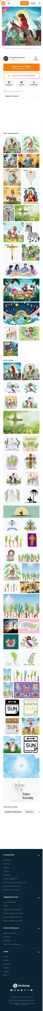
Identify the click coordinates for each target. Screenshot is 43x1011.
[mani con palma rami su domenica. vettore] (17, 953)
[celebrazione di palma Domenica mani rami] (30, 797)
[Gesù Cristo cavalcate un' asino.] (12, 677)
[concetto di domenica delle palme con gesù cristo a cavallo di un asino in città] (12, 463)
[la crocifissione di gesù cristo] (28, 307)
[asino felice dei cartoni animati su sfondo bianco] (10, 308)
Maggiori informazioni (12, 96)
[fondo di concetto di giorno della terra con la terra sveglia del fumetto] (21, 390)
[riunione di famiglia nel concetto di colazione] (21, 346)
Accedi (33, 3)
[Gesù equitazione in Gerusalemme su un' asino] (12, 569)
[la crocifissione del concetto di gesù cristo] (10, 854)
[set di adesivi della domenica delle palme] (16, 985)
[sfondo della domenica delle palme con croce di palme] (15, 268)
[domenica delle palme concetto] (10, 885)
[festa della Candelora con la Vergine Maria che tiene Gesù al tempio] (27, 250)
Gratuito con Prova (21, 67)
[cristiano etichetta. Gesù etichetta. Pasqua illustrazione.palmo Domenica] (13, 870)
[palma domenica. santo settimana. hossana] (12, 587)
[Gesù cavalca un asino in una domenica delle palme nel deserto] (13, 287)
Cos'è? (21, 91)
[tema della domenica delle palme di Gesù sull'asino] (29, 161)
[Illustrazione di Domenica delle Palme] (13, 425)
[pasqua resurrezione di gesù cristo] (12, 214)
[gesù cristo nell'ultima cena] (12, 250)
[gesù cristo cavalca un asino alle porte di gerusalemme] (12, 195)
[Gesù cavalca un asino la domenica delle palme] (12, 328)
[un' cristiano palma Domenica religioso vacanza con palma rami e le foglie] (12, 937)
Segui (36, 60)
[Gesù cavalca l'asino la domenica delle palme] (12, 232)
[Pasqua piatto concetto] (13, 816)
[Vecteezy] (3, 3)
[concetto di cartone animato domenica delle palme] (12, 144)
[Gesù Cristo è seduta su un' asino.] (21, 692)
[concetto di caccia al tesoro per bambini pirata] (21, 366)
